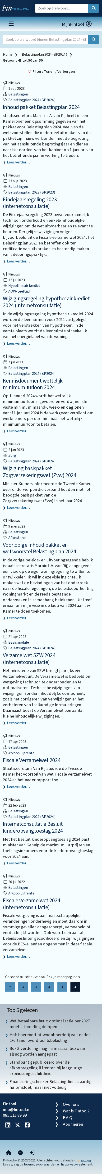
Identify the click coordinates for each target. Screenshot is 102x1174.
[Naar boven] (20, 1153)
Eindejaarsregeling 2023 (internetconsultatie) (30, 203)
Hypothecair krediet (24, 285)
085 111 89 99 (15, 1115)
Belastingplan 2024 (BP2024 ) (44, 54)
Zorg (12, 455)
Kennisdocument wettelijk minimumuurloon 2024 (33, 384)
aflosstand (17, 537)
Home (7, 54)
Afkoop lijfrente (21, 753)
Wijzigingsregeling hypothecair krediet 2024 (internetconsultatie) (46, 302)
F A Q (67, 1118)
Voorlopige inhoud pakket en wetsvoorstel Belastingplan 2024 (39, 548)
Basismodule (18, 642)
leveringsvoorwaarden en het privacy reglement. (58, 1164)
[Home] (8, 1153)
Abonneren (73, 1124)
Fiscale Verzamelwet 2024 (31, 760)
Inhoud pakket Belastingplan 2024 (41, 107)
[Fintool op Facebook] (27, 1125)
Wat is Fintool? (76, 1111)
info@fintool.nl (16, 1109)
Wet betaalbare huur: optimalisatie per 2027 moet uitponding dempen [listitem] (49, 1024)
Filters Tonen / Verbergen (53, 71)
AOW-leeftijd (19, 291)
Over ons (71, 1104)
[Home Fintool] (16, 7)
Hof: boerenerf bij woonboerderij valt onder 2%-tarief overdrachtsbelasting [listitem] (49, 1037)
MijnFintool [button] (73, 24)
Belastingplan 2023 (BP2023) (31, 192)
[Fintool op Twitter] (17, 1125)
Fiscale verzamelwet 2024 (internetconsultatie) (31, 904)
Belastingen (18, 94)
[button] (32, 1153)
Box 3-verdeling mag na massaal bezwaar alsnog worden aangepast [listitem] (47, 1051)
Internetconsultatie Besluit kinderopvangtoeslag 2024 (33, 827)
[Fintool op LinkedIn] (8, 1125)
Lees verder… (18, 162)
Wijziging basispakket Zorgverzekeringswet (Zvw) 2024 (39, 471)
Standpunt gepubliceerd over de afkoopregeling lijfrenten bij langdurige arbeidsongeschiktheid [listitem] (45, 1068)
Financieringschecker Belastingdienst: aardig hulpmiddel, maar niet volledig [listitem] (50, 1084)
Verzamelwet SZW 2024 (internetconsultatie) (29, 658)
